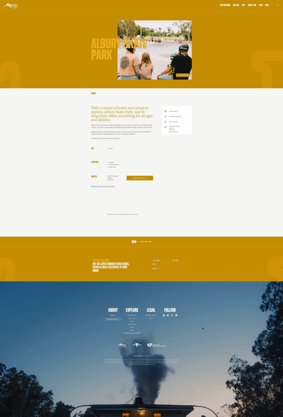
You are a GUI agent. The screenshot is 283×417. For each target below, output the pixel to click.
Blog (267, 5)
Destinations (225, 5)
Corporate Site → (113, 319)
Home (134, 241)
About (93, 93)
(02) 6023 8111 (173, 122)
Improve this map (132, 214)
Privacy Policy (151, 315)
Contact (113, 315)
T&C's (151, 318)
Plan (261, 5)
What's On (252, 5)
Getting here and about (132, 333)
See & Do (236, 5)
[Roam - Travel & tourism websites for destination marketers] (141, 411)
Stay (243, 5)
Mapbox (111, 214)
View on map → (174, 132)
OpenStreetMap (120, 214)
